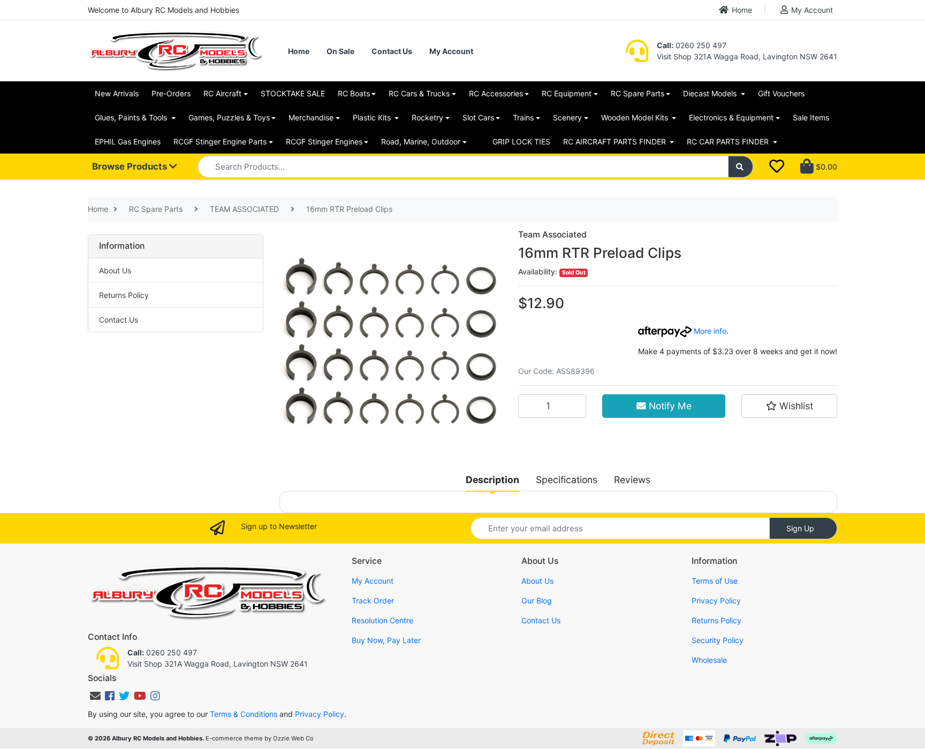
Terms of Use (715, 580)
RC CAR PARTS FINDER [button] (729, 141)
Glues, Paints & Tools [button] (132, 117)
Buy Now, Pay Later (386, 640)
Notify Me (669, 405)
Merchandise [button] (311, 117)
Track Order (373, 600)
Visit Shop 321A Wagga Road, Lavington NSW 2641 (747, 56)
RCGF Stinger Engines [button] (324, 141)
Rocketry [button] (427, 117)
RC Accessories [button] (496, 93)
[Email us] (95, 696)
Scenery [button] (567, 117)
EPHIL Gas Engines (128, 141)
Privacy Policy (716, 600)
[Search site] (741, 167)
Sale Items (811, 117)
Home (742, 9)
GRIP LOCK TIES (521, 141)
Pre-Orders (171, 93)
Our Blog (536, 600)
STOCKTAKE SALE (293, 93)
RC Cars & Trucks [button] (419, 93)
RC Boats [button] (354, 93)
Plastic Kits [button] (373, 117)
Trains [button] (523, 117)
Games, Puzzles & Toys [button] (229, 117)
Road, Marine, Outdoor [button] (420, 141)
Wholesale (709, 659)
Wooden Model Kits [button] (635, 117)
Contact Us (391, 51)
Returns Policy (124, 295)
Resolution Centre (382, 620)
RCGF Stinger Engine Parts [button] (220, 141)
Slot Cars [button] (478, 117)
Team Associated (552, 235)
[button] (789, 406)
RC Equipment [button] (567, 93)
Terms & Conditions (243, 714)
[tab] (492, 480)
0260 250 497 (691, 45)
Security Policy (718, 640)
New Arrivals (117, 93)
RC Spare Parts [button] (637, 93)
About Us (115, 270)
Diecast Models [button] (711, 93)
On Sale (340, 51)
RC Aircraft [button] (222, 93)
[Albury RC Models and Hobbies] (175, 50)
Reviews (632, 479)
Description (492, 479)
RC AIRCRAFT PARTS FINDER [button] (615, 141)
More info (709, 330)
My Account (812, 9)
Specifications (566, 479)
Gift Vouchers (781, 93)
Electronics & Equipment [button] (731, 117)
